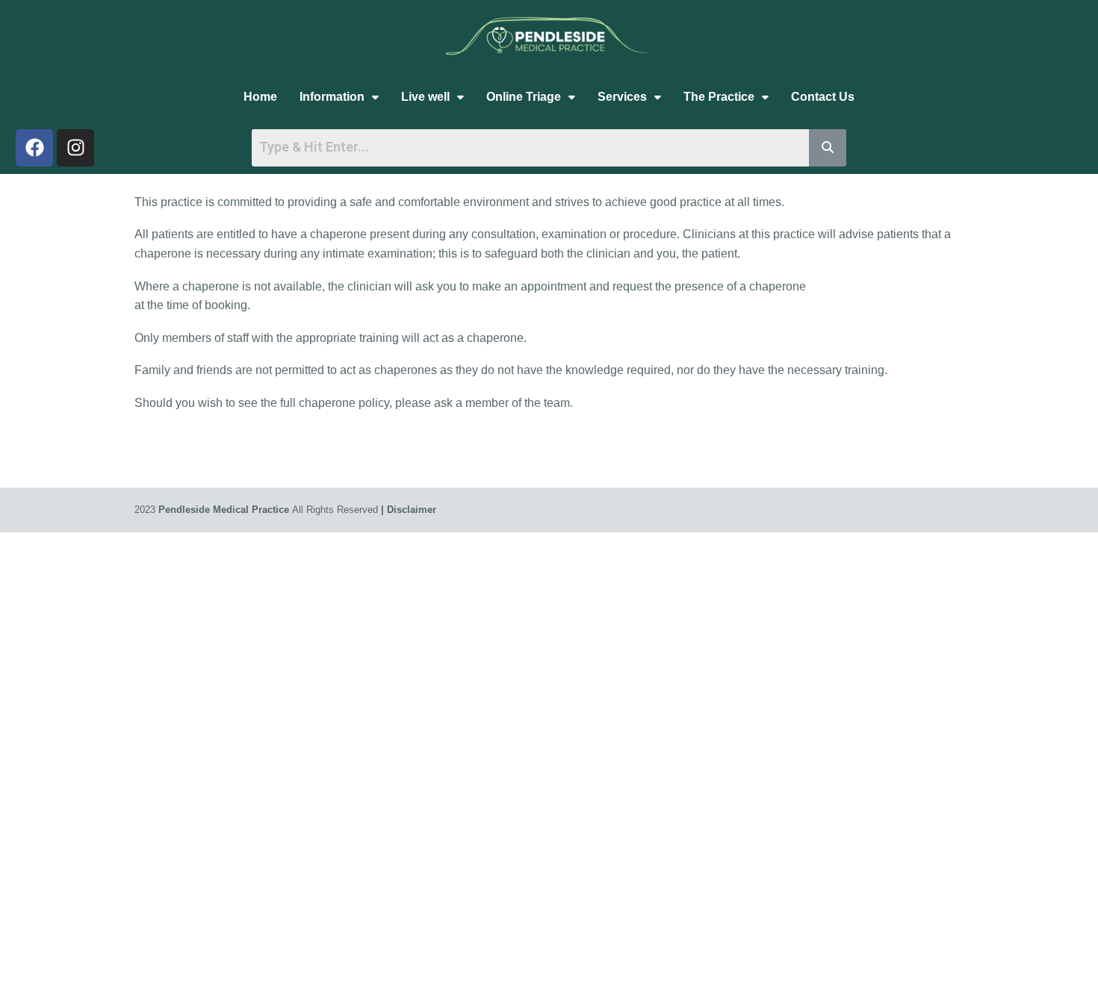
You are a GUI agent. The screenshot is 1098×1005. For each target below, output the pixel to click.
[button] (339, 97)
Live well (425, 96)
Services (622, 96)
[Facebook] (34, 148)
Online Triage (523, 96)
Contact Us (822, 96)
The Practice (718, 96)
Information (332, 96)
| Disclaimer (408, 509)
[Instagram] (75, 148)
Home (260, 96)
